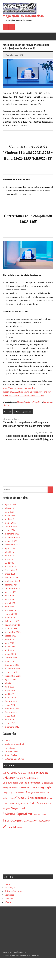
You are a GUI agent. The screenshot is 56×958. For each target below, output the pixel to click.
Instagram (31, 793)
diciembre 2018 (12, 726)
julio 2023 (9, 639)
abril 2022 (9, 694)
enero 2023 (10, 661)
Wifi (48, 821)
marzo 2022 (10, 697)
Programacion (22, 803)
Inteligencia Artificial (14, 744)
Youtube (19, 827)
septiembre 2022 (13, 675)
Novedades (10, 747)
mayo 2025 (10, 559)
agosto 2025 (10, 548)
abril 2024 (9, 606)
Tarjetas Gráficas (40, 814)
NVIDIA (49, 798)
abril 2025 (9, 562)
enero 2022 (10, 705)
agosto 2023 (10, 635)
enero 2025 (10, 573)
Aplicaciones (34, 772)
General (7, 411)
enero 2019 (10, 723)
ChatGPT (19, 778)
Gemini (34, 788)
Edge (16, 787)
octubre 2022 (11, 672)
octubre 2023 (11, 628)
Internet (42, 793)
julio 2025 (9, 551)
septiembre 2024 (13, 588)
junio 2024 (9, 599)
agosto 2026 (10, 504)
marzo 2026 (10, 522)
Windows (6, 405)
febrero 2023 (11, 657)
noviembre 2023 (12, 624)
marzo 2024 (10, 610)
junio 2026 (9, 511)
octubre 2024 (11, 584)
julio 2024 (9, 595)
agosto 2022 (10, 679)
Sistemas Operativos (22, 411)
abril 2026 (9, 519)
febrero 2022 (11, 701)
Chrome (33, 777)
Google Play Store (10, 792)
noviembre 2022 (12, 668)
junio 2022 (9, 686)
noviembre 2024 (12, 581)
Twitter (24, 821)
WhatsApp (40, 820)
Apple (44, 772)
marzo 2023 (10, 654)
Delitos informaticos (30, 782)
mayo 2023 (10, 646)
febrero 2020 (11, 712)
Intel (37, 792)
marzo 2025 (10, 566)
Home (7, 883)
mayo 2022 (10, 690)
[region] (28, 463)
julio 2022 (9, 683)
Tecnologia (47, 402)
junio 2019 (9, 719)
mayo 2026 (10, 515)
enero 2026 (10, 530)
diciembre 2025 (12, 533)
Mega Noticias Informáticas (23, 16)
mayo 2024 (10, 602)
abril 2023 (9, 650)
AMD (4, 773)
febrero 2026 (11, 526)
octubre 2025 (11, 541)
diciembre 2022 (12, 664)
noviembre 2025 (12, 537)
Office (5, 803)
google (46, 787)
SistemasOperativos (34, 402)
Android (12, 772)
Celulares (9, 777)
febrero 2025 (11, 570)
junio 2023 (9, 643)
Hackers (21, 792)
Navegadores (38, 797)
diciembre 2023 (12, 621)
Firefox (22, 787)
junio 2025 (9, 555)
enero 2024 (10, 617)
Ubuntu (30, 821)
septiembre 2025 (13, 544)
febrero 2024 (11, 613)
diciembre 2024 (12, 577)
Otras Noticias (11, 751)
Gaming (28, 787)
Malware (6, 798)
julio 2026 (9, 508)
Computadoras (10, 782)
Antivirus (22, 773)
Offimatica (11, 803)
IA (26, 792)
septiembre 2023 (13, 632)
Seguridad (18, 808)
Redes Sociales (11, 755)
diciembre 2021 (12, 708)
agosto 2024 (10, 592)
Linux (48, 792)
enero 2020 (10, 715)
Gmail (40, 788)
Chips (26, 778)
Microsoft (21, 402)
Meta (12, 798)
